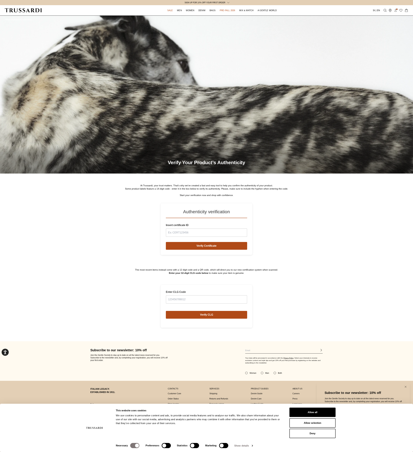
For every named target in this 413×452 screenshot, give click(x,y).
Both (280, 373)
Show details (241, 445)
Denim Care (256, 399)
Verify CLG (206, 314)
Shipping (213, 393)
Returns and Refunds (218, 399)
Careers (296, 393)
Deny (312, 433)
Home (8, 20)
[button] (170, 10)
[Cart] (406, 10)
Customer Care (174, 393)
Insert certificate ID (177, 225)
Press (294, 399)
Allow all (312, 412)
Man (267, 373)
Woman (253, 373)
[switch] (166, 445)
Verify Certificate (206, 245)
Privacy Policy (288, 358)
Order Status (173, 399)
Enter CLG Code (176, 292)
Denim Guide (256, 393)
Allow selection (312, 422)
